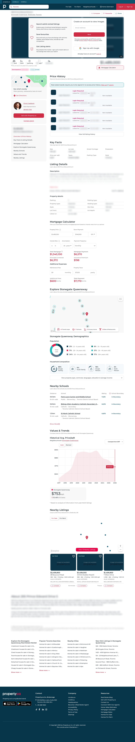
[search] (29, 7)
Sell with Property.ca (28, 115)
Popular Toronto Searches (49, 641)
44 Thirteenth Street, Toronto (106, 668)
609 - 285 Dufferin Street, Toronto (107, 665)
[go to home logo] (12, 694)
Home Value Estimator (109, 707)
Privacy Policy (83, 40)
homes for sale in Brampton (78, 663)
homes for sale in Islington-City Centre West (55, 657)
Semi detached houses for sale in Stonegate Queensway (31, 659)
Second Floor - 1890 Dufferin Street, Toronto (111, 662)
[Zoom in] (120, 546)
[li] (43, 709)
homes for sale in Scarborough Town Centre (55, 647)
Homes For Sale (106, 715)
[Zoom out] (120, 549)
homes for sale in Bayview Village (51, 666)
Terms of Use (72, 712)
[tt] (36, 709)
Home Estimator (108, 7)
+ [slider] (120, 447)
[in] (46, 709)
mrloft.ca (23, 2)
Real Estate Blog (107, 697)
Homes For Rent (107, 717)
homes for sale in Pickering (77, 660)
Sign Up (130, 7)
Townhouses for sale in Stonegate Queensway (27, 655)
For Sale (68, 7)
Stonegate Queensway (19, 15)
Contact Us (105, 702)
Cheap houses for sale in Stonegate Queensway (28, 668)
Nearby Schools (19, 151)
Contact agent (29, 121)
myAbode (17, 699)
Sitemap (71, 715)
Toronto (39, 15)
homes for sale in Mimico (48, 650)
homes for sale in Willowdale (49, 644)
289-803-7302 (27, 109)
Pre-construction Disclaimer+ (67, 727)
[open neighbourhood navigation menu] (96, 6)
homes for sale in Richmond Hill (79, 644)
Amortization (66, 241)
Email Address (79, 27)
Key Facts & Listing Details (23, 140)
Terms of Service (94, 40)
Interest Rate (54, 241)
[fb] (40, 709)
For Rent (77, 7)
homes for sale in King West (49, 654)
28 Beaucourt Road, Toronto (105, 659)
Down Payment (78, 229)
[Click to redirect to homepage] (4, 7)
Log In (121, 7)
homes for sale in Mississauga (78, 654)
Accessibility (72, 707)
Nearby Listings (19, 158)
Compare (96, 13)
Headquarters (73, 702)
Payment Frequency (80, 241)
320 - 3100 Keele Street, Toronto (107, 646)
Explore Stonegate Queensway (25, 147)
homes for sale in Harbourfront (50, 660)
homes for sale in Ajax (75, 666)
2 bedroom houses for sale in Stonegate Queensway (30, 649)
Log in (98, 54)
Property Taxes (78, 267)
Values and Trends (20, 154)
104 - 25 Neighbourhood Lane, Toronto (109, 655)
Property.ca (7, 699)
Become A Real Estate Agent (78, 705)
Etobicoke (31, 15)
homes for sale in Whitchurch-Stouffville (82, 657)
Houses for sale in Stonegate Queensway (25, 665)
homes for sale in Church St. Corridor (52, 663)
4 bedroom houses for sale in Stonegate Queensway (30, 646)
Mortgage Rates (106, 712)
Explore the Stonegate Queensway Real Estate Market (24, 642)
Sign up (104, 85)
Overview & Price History (22, 136)
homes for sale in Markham (77, 650)
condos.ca (15, 2)
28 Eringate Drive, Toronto (105, 649)
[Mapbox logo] (55, 331)
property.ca (6, 2)
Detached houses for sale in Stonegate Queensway (29, 662)
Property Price (55, 229)
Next (89, 34)
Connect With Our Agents (110, 705)
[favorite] (74, 556)
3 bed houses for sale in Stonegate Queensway (28, 652)
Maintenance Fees (55, 267)
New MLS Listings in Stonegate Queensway (108, 642)
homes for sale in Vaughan (77, 647)
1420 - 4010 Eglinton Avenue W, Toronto (110, 652)
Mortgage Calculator (21, 143)
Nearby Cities (73, 641)
